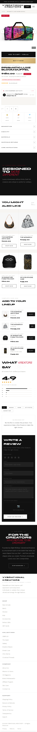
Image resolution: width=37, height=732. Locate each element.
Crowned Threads (8, 657)
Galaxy (4, 643)
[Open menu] (33, 6)
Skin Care (5, 685)
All (4, 407)
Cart (27, 6)
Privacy (4, 729)
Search (4, 717)
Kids (3, 615)
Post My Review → (15, 516)
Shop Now (9, 245)
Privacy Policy (6, 706)
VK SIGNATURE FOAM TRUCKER (16, 336)
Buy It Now (18, 60)
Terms (19, 729)
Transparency (6, 713)
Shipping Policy (7, 699)
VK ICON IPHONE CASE (16, 349)
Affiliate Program (7, 682)
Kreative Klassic (7, 647)
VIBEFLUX (5, 636)
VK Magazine (6, 675)
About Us (5, 668)
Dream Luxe (6, 650)
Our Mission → (18, 565)
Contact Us (6, 689)
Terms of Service (7, 710)
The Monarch (16, 324)
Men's (4, 608)
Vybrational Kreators (13, 6)
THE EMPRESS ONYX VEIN (16, 312)
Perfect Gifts (6, 622)
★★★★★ (9, 83)
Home (3, 11)
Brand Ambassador (8, 678)
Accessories (6, 619)
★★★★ (19, 407)
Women (4, 612)
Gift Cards (5, 626)
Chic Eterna (6, 654)
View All (32, 203)
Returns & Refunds (8, 703)
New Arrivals (6, 605)
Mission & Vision (7, 671)
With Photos (28, 407)
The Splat (5, 640)
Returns (12, 729)
